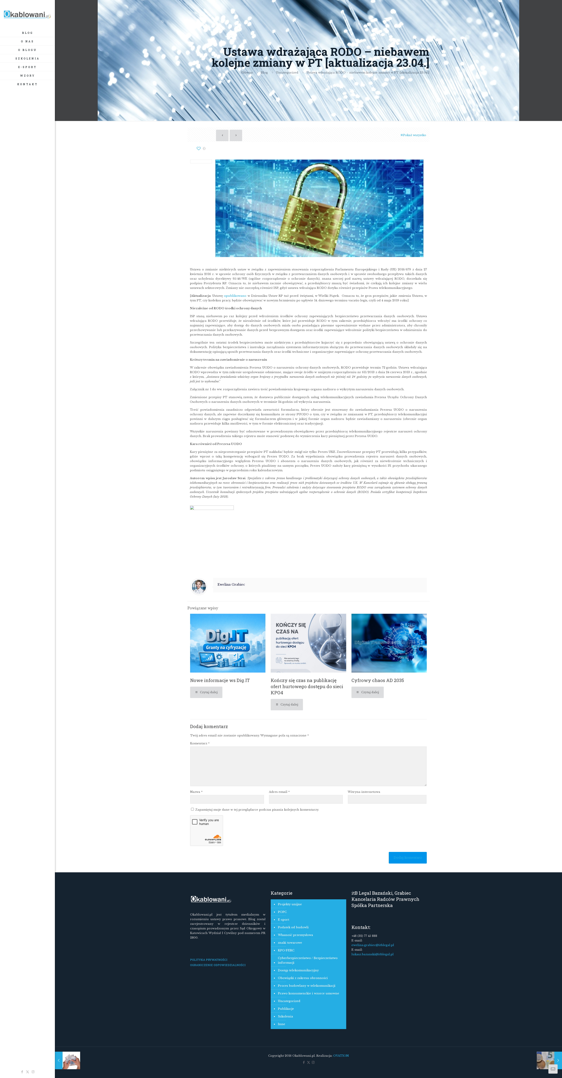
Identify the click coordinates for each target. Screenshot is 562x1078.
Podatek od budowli (293, 927)
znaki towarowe (290, 943)
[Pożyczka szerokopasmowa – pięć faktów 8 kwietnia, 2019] (67, 1060)
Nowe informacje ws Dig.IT (220, 680)
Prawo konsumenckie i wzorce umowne (308, 993)
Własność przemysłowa (295, 935)
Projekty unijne (290, 904)
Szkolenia (285, 1016)
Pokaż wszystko (414, 135)
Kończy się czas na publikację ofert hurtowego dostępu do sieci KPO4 (307, 686)
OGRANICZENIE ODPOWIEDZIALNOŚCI (218, 965)
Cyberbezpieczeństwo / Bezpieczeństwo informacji (308, 960)
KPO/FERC (286, 950)
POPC (282, 912)
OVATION (340, 1056)
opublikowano (235, 296)
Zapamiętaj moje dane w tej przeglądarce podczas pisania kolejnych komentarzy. (257, 810)
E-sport (283, 919)
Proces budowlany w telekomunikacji (306, 986)
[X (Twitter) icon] (27, 1072)
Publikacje (286, 1009)
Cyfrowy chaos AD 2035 (377, 680)
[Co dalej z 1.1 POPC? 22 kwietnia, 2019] (549, 1060)
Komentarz (200, 743)
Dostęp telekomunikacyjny (298, 970)
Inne (281, 1024)
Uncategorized (287, 72)
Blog (264, 72)
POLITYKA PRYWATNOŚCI (208, 960)
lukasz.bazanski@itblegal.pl (372, 954)
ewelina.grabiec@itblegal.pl (372, 945)
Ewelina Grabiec (231, 585)
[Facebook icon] (22, 1072)
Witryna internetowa (364, 792)
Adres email (279, 792)
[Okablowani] (27, 14)
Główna (247, 72)
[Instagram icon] (33, 1072)
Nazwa (196, 792)
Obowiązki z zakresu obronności (303, 978)
